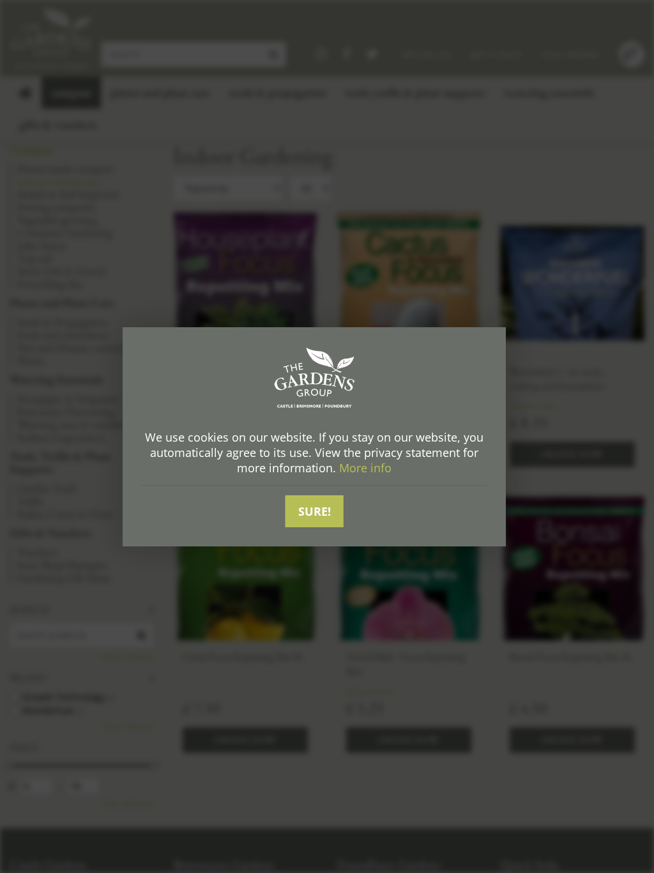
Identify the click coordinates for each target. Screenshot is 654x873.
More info (365, 467)
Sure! (314, 511)
